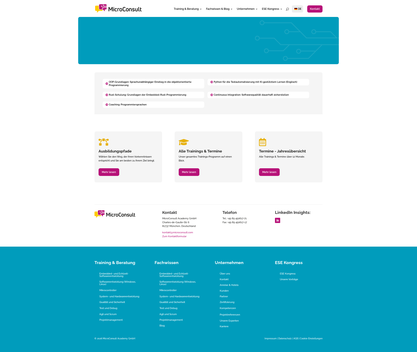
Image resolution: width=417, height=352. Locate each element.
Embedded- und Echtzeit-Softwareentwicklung (114, 275)
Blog (162, 325)
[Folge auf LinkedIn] (277, 220)
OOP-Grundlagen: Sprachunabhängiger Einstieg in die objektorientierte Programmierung (150, 83)
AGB (296, 338)
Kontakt (315, 8)
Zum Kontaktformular (174, 236)
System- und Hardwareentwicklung (119, 296)
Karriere (224, 326)
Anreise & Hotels (229, 285)
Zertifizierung (227, 302)
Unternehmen (246, 9)
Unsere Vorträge (289, 279)
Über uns (225, 273)
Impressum (271, 338)
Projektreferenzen (230, 314)
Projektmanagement (111, 319)
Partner (224, 296)
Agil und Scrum (108, 314)
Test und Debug (108, 308)
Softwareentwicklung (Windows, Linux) (117, 283)
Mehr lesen (109, 172)
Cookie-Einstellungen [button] (311, 338)
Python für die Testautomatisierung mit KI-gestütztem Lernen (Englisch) (255, 81)
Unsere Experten (229, 320)
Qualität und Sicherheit (112, 302)
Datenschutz (285, 338)
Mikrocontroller (107, 290)
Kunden (224, 290)
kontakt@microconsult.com (177, 232)
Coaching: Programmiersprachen (128, 104)
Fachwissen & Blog (218, 9)
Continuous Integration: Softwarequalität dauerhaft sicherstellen (251, 94)
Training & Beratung (186, 9)
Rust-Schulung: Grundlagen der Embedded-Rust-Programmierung (147, 94)
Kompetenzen (228, 308)
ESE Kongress (270, 9)
